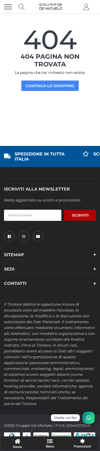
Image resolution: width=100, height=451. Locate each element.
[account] (86, 7)
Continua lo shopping (50, 85)
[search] (21, 7)
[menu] (8, 7)
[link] (9, 236)
